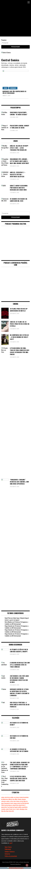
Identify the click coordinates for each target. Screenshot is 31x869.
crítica (11, 801)
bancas (18, 797)
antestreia (7, 797)
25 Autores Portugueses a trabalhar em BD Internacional (16, 623)
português (15, 807)
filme (25, 801)
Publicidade (8, 849)
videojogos (22, 809)
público (20, 807)
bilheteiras (5, 799)
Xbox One (3, 811)
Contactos (7, 854)
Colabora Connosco (10, 852)
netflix (22, 803)
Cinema (19, 799)
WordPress (18, 864)
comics (8, 801)
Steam (10, 809)
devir (15, 801)
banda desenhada (24, 797)
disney (17, 801)
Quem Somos (8, 847)
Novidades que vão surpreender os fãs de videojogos (14, 92)
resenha (3, 809)
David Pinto (8, 618)
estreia (21, 801)
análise (12, 797)
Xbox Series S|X (10, 811)
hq (26, 801)
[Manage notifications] (27, 865)
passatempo (8, 805)
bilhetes (10, 799)
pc (12, 805)
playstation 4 (22, 805)
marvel (18, 803)
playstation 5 (4, 807)
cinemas (24, 799)
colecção (3, 801)
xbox (26, 809)
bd (1, 799)
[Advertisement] (15, 20)
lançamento (7, 803)
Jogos (5, 88)
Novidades (13, 88)
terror (14, 809)
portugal (10, 807)
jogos (2, 803)
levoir (12, 803)
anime (2, 797)
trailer (17, 809)
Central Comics (10, 60)
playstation (16, 805)
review (7, 809)
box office (15, 799)
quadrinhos (25, 807)
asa (15, 797)
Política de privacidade (11, 856)
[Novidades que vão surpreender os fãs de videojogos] (15, 79)
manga (15, 803)
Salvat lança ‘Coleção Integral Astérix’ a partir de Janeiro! (17, 619)
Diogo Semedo (8, 626)
